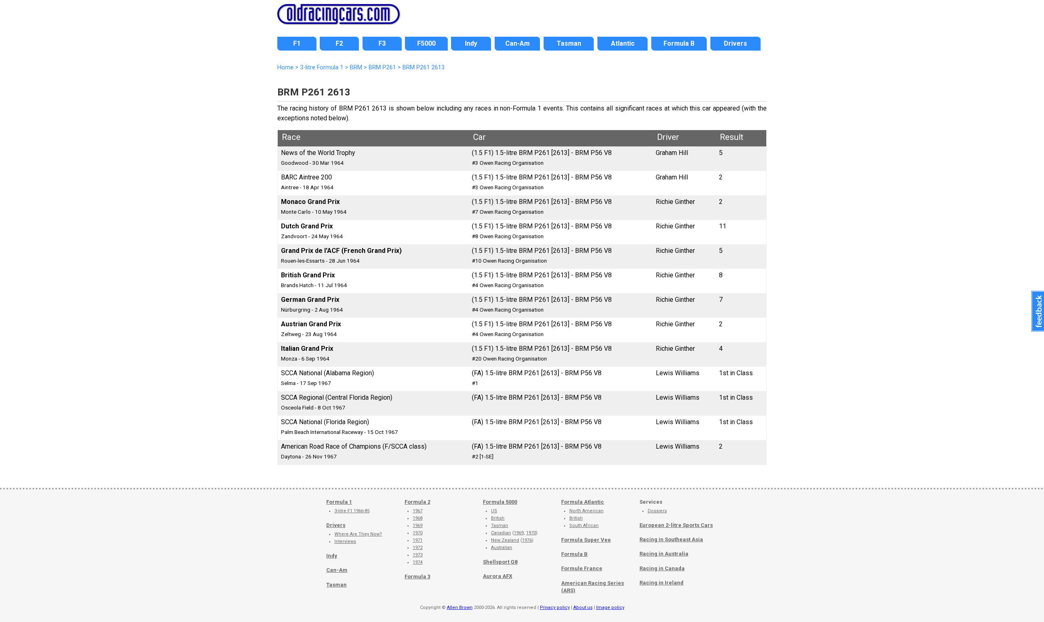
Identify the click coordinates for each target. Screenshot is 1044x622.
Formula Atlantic (582, 502)
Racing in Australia (663, 554)
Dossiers (657, 511)
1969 (417, 525)
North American (586, 511)
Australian (501, 547)
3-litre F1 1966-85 (351, 511)
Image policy (610, 607)
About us (583, 607)
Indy (331, 556)
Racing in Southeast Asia (671, 539)
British (497, 518)
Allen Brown (460, 607)
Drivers (335, 525)
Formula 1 (339, 502)
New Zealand (505, 540)
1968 (417, 518)
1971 (417, 540)
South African (584, 525)
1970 (417, 533)
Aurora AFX (497, 576)
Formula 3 (417, 576)
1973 (417, 555)
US (494, 511)
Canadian (501, 533)
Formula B (574, 554)
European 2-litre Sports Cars (676, 525)
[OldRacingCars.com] (338, 19)
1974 (417, 562)
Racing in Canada (662, 568)
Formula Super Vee (586, 540)
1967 (417, 511)
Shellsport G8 (500, 562)
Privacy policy (555, 607)
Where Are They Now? (358, 534)
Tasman (336, 585)
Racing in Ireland (661, 583)
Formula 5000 (500, 502)
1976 (527, 540)
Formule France (581, 568)
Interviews (345, 541)
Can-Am (336, 570)
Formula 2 (417, 502)
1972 (417, 547)
